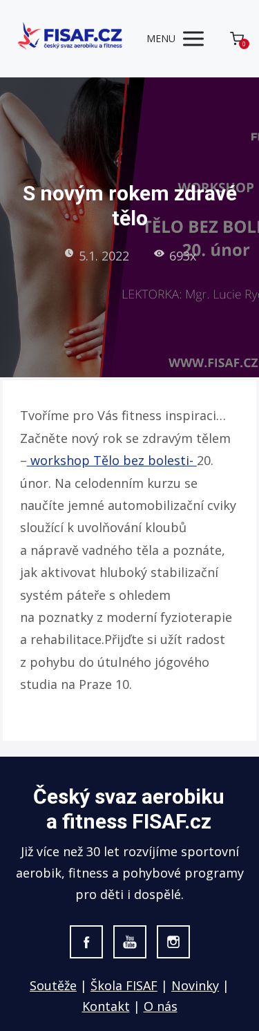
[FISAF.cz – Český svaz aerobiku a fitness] (71, 38)
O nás (161, 1006)
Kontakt (106, 1006)
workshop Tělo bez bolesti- (111, 460)
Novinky (195, 985)
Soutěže (53, 985)
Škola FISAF (123, 985)
